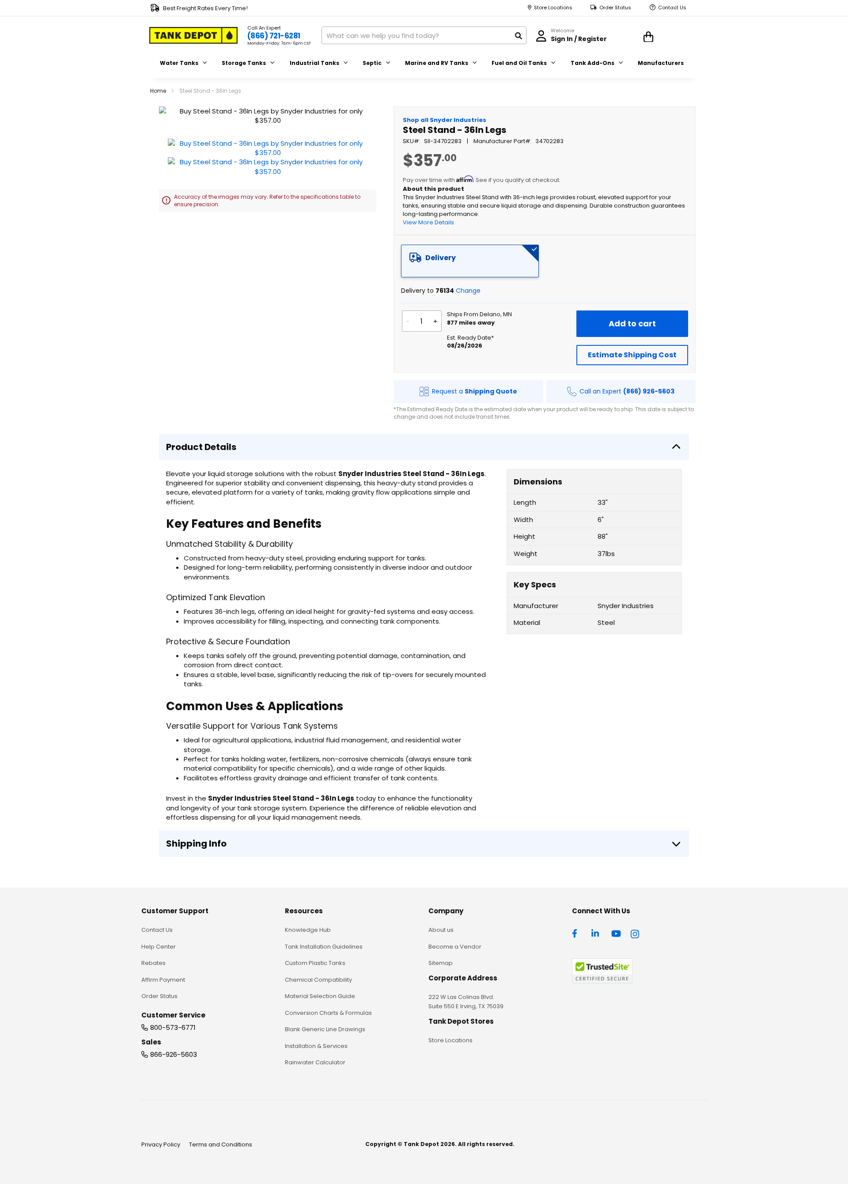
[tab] (470, 261)
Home (158, 91)
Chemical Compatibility (318, 980)
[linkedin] (596, 933)
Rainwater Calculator (315, 1062)
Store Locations (553, 7)
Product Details (201, 447)
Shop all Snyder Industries (444, 120)
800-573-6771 (173, 1027)
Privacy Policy (160, 1144)
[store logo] (193, 35)
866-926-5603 (173, 1054)
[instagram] (635, 933)
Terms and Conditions (220, 1144)
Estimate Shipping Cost (632, 355)
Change (468, 290)
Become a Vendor (454, 946)
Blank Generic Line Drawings (325, 1029)
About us (441, 930)
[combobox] (424, 35)
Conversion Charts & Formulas (328, 1013)
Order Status (615, 7)
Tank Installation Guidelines (324, 946)
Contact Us (672, 7)
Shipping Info (196, 843)
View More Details (428, 222)
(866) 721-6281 (273, 35)
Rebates (153, 963)
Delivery (440, 258)
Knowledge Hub (308, 930)
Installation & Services (316, 1046)
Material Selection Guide (320, 996)
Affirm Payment (163, 980)
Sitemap (440, 963)
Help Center (158, 946)
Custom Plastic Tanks (315, 963)
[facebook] (577, 933)
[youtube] (616, 933)
